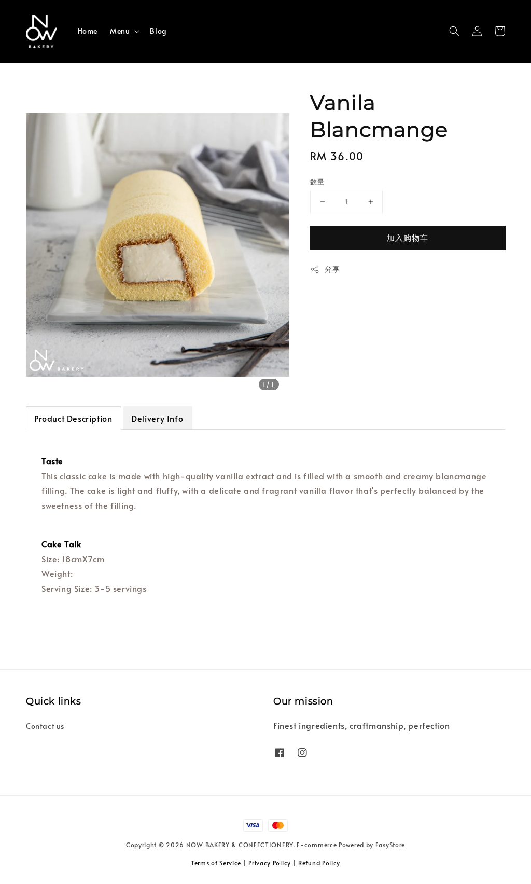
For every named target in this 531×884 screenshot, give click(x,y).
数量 (317, 181)
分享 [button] (332, 269)
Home (87, 31)
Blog (158, 31)
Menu (120, 31)
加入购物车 (407, 237)
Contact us (45, 726)
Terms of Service (216, 863)
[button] (454, 31)
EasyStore (390, 844)
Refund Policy (319, 863)
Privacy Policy (269, 863)
